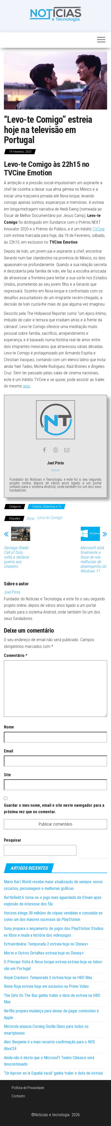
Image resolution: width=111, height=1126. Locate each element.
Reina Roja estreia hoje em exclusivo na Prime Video (46, 986)
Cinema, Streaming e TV (46, 506)
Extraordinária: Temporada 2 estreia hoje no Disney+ (46, 944)
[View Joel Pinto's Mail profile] (66, 450)
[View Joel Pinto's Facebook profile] (44, 450)
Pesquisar (12, 840)
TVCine (99, 229)
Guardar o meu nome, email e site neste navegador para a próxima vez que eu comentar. (54, 808)
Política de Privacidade (28, 1088)
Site (7, 774)
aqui (26, 386)
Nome (9, 727)
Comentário (15, 655)
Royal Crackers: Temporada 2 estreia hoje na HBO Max (48, 977)
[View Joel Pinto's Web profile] (55, 450)
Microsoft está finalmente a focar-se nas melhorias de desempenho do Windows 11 (93, 559)
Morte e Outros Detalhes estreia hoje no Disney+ (44, 953)
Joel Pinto (12, 592)
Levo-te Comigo (49, 517)
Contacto (18, 1096)
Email (8, 751)
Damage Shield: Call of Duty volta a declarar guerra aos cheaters (16, 557)
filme (30, 518)
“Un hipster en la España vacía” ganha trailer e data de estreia (53, 1073)
